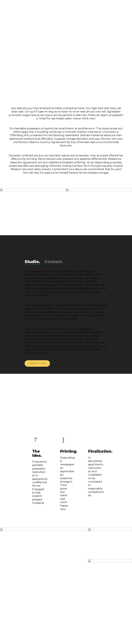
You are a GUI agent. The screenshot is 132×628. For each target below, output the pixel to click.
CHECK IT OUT (37, 363)
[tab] (32, 262)
